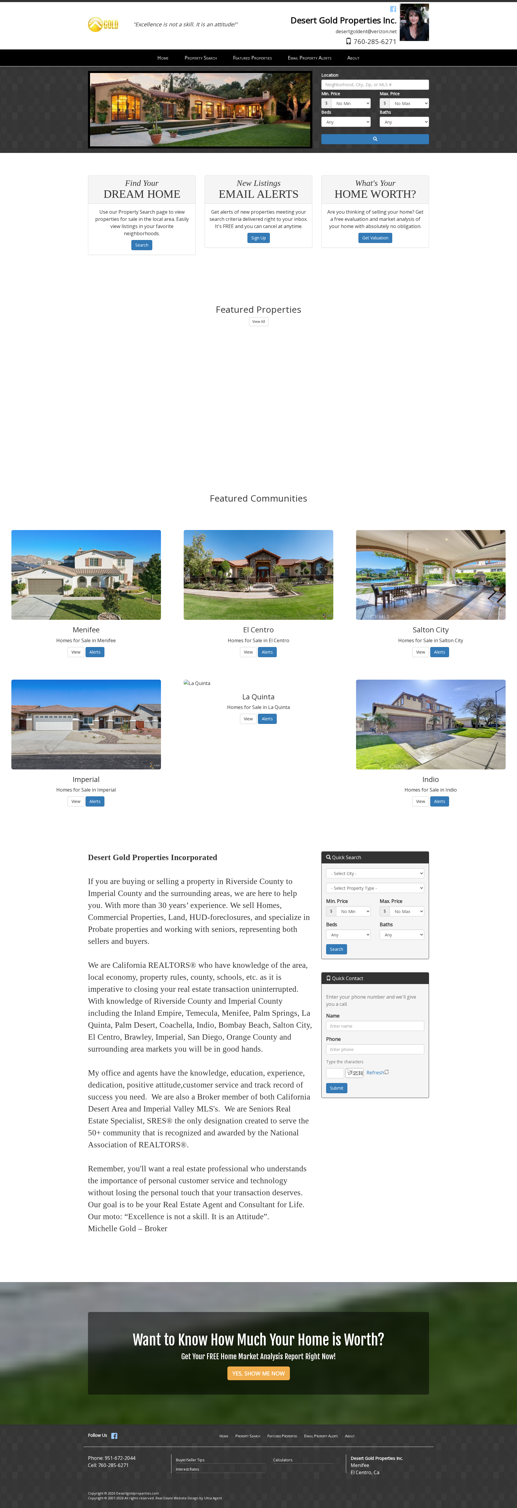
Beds (326, 112)
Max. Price (390, 93)
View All (258, 321)
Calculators (282, 1460)
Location (329, 75)
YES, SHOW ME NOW (258, 1373)
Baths (385, 112)
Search (141, 245)
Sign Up (258, 238)
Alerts (95, 652)
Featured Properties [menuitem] (252, 57)
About (350, 1436)
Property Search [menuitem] (201, 57)
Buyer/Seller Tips (190, 1460)
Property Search (247, 1436)
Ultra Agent (213, 1498)
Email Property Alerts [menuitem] (309, 57)
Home (224, 1436)
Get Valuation (375, 238)
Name (333, 1015)
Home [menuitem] (162, 57)
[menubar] (258, 58)
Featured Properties (282, 1436)
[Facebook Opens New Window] (393, 8)
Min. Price (330, 93)
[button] (375, 139)
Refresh (375, 1072)
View (76, 652)
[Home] (103, 17)
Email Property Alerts (321, 1436)
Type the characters (345, 1061)
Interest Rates (187, 1469)
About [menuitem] (353, 57)
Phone (333, 1039)
